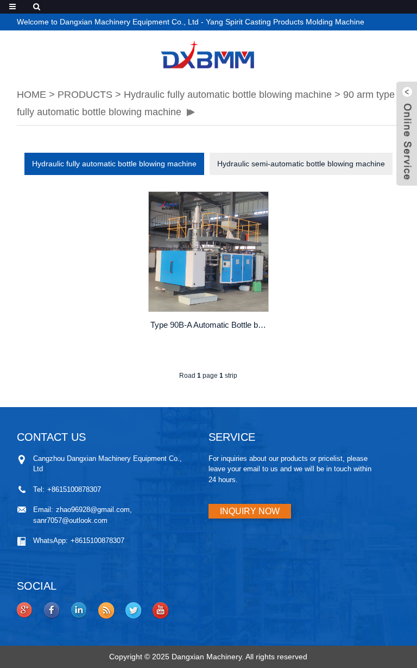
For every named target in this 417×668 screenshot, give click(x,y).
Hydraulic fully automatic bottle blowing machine (228, 94)
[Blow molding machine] (208, 54)
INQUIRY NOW (250, 511)
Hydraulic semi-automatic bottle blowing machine (301, 163)
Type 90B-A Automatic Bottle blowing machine (209, 324)
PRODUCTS (85, 94)
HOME (31, 94)
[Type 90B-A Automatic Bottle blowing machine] (208, 251)
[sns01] (25, 610)
